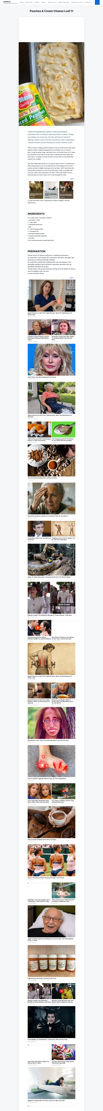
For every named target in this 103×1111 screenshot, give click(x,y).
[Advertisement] (51, 28)
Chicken (43, 2)
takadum (7, 2)
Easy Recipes (28, 2)
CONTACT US (88, 2)
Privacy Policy (52, 2)
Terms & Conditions (63, 2)
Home (21, 2)
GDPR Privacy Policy (77, 2)
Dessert (37, 2)
